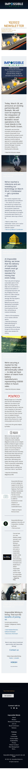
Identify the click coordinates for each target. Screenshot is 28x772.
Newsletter (10, 31)
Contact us (14, 650)
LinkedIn (16, 658)
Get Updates (8, 695)
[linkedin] (16, 708)
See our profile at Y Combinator (14, 229)
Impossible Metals (7, 29)
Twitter (11, 658)
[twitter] (11, 708)
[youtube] (14, 708)
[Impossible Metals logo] (14, 3)
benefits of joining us (12, 618)
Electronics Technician (12, 633)
